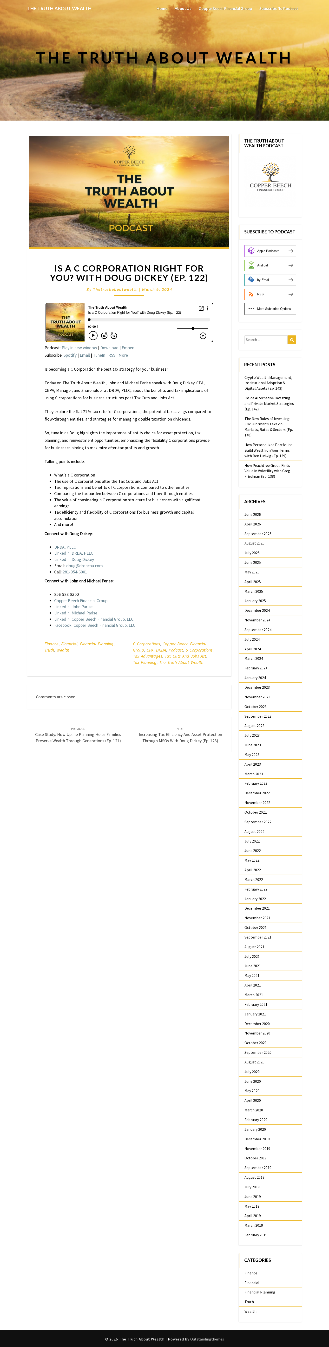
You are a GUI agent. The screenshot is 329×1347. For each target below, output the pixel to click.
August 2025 (254, 543)
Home (162, 8)
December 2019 (257, 1138)
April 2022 (252, 869)
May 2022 (251, 860)
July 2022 (252, 841)
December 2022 (257, 792)
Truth (49, 650)
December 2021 (257, 908)
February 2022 (255, 889)
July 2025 (252, 552)
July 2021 (252, 956)
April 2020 (252, 1100)
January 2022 (255, 898)
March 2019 (253, 1225)
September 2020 (257, 1052)
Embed (128, 347)
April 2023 (252, 764)
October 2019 (255, 1158)
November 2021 (257, 917)
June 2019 (252, 1196)
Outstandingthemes (207, 1339)
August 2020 (254, 1062)
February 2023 (255, 783)
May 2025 (251, 572)
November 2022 (257, 802)
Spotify (70, 355)
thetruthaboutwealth (115, 289)
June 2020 (252, 1081)
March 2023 (253, 773)
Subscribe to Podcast (278, 8)
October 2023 (255, 706)
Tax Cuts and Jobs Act (185, 656)
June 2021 (252, 965)
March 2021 (253, 994)
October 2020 (255, 1042)
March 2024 (253, 658)
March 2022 (253, 879)
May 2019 (251, 1206)
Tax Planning (145, 662)
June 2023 (252, 744)
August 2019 (254, 1177)
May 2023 (251, 754)
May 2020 (251, 1090)
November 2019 (257, 1148)
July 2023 (252, 735)
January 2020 (255, 1129)
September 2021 (257, 937)
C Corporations (146, 643)
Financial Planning (96, 643)
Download (109, 347)
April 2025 (252, 581)
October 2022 (255, 812)
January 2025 (255, 600)
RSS (111, 355)
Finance (52, 643)
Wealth (63, 650)
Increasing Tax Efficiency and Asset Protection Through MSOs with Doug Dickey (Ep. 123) (180, 735)
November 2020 (257, 1033)
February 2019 (255, 1234)
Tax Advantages (147, 656)
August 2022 (254, 831)
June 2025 (252, 562)
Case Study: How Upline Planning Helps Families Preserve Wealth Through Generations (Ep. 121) (78, 735)
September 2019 (257, 1167)
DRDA (161, 650)
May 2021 (251, 975)
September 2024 (257, 629)
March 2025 (253, 591)
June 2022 (252, 850)
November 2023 (257, 696)
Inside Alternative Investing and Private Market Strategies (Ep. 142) (269, 403)
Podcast (176, 650)
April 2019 (252, 1215)
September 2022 (257, 821)
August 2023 (254, 725)
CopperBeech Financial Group (225, 8)
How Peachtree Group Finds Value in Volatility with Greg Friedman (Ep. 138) (267, 471)
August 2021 (254, 946)
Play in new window (79, 347)
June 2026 (252, 514)
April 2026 (252, 524)
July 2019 (252, 1186)
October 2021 (255, 927)
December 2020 (257, 1023)
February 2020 (255, 1119)
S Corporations (199, 650)
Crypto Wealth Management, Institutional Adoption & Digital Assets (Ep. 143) (268, 383)
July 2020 (252, 1071)
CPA (150, 650)
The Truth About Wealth (181, 662)
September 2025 (257, 533)
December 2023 (257, 687)
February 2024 (255, 668)
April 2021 (252, 985)
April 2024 (252, 648)
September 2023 (257, 716)
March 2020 (253, 1110)
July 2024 (252, 639)
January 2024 (255, 677)
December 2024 (257, 610)
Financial (69, 643)
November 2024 (257, 620)
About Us (183, 8)
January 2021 (255, 1014)
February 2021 (255, 1004)
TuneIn (99, 355)
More (123, 355)
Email (85, 355)
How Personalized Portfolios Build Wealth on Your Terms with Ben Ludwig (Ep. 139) (268, 450)
